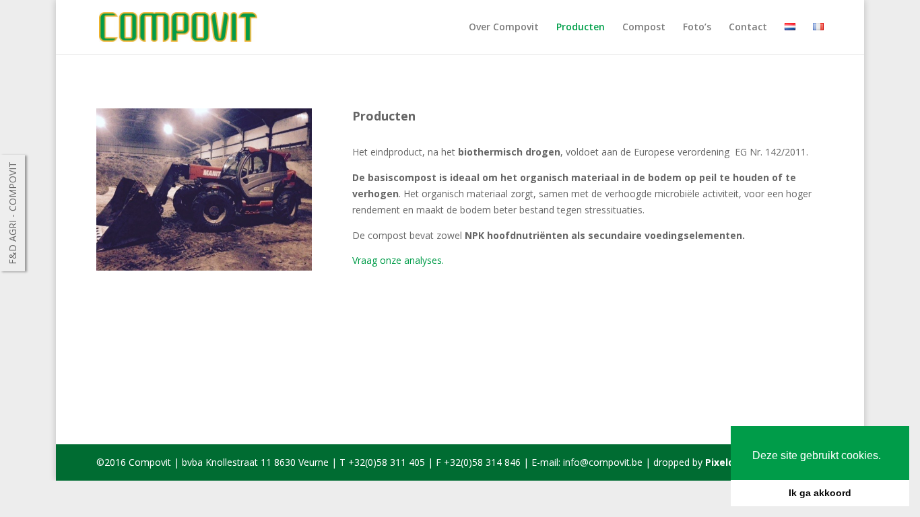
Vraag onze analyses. (398, 260)
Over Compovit (504, 27)
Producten (580, 27)
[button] (886, 456)
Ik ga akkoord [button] (820, 492)
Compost (643, 27)
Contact (748, 27)
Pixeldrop (727, 462)
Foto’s (697, 27)
